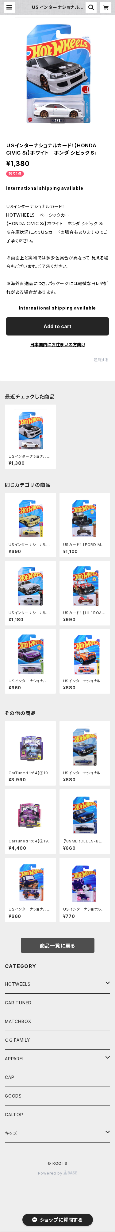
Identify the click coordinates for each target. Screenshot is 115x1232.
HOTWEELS (17, 984)
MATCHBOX (18, 1021)
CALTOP (14, 1114)
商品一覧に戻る (57, 946)
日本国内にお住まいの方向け (57, 344)
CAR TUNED (18, 1002)
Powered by (51, 1173)
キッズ (11, 1133)
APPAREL (15, 1058)
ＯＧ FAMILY (17, 1040)
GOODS (13, 1095)
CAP (9, 1077)
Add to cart (57, 326)
